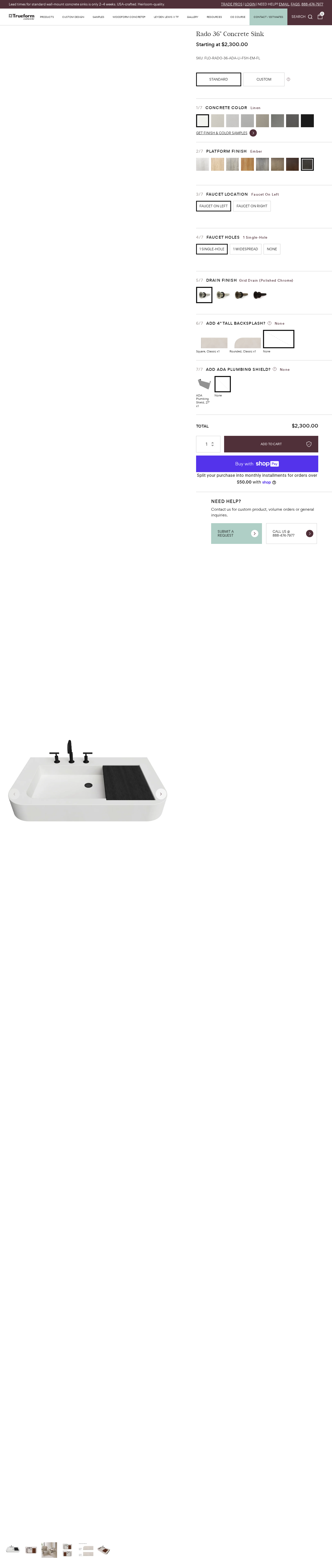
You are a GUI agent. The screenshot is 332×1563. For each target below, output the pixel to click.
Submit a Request (226, 533)
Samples (98, 17)
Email (284, 4)
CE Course (237, 17)
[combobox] (302, 17)
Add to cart (271, 444)
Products (47, 17)
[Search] (302, 17)
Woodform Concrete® (129, 17)
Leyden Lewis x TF (166, 17)
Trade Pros (232, 4)
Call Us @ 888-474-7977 (283, 533)
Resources (214, 17)
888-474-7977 (312, 4)
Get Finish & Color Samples (221, 133)
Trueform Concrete (21, 17)
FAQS (295, 4)
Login (250, 4)
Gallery (192, 17)
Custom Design (73, 17)
